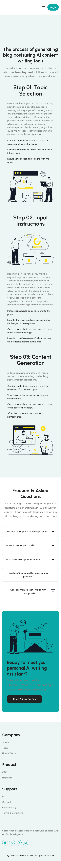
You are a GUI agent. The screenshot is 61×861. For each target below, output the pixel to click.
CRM (4, 772)
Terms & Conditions (12, 813)
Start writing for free (24, 699)
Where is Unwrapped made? (20, 545)
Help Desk (7, 777)
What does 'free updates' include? (24, 559)
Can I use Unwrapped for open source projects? (28, 575)
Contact (6, 802)
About (5, 742)
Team (5, 748)
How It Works (9, 753)
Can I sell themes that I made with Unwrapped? (28, 591)
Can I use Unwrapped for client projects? (27, 531)
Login (53, 7)
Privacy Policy (9, 807)
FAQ (4, 796)
